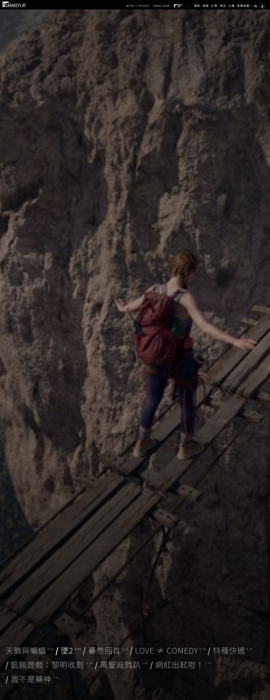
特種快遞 (230, 650)
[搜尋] (254, 5)
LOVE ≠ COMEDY (168, 650)
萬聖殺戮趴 (121, 664)
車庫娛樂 (243, 5)
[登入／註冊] (262, 6)
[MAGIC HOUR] (160, 6)
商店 (223, 5)
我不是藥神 (32, 678)
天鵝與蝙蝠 (29, 650)
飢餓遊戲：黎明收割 (49, 664)
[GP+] (177, 5)
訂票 (214, 5)
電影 (197, 5)
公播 (231, 5)
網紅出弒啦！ (181, 664)
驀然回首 (105, 650)
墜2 (68, 650)
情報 (206, 5)
